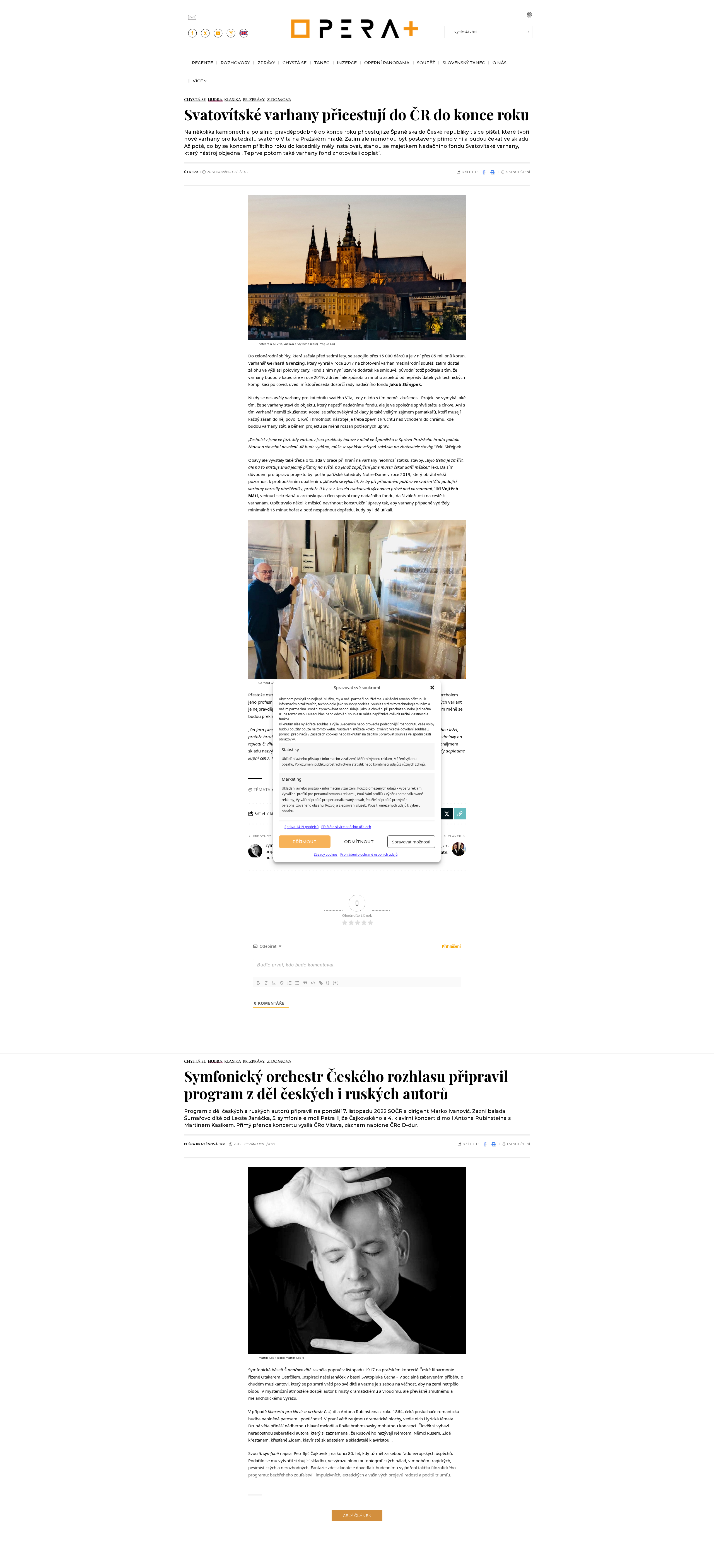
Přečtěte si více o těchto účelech (346, 826)
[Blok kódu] (313, 983)
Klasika (233, 100)
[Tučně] (258, 983)
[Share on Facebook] (484, 172)
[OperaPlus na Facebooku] (192, 33)
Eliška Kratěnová (201, 1144)
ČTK (187, 172)
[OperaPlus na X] (205, 33)
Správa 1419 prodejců (301, 826)
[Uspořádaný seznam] (289, 983)
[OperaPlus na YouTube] (218, 33)
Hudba (215, 100)
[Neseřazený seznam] (297, 983)
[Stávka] (282, 983)
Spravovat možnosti (411, 842)
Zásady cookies (325, 854)
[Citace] (305, 983)
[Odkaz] (321, 983)
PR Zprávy (254, 100)
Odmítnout (359, 841)
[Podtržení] (274, 983)
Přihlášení (451, 946)
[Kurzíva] (266, 983)
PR (196, 172)
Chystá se (195, 100)
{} (328, 982)
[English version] (243, 33)
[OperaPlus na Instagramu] (230, 33)
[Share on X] (447, 813)
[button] (432, 688)
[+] (336, 982)
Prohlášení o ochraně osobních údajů (368, 854)
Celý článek (357, 1515)
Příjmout (305, 841)
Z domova (279, 100)
